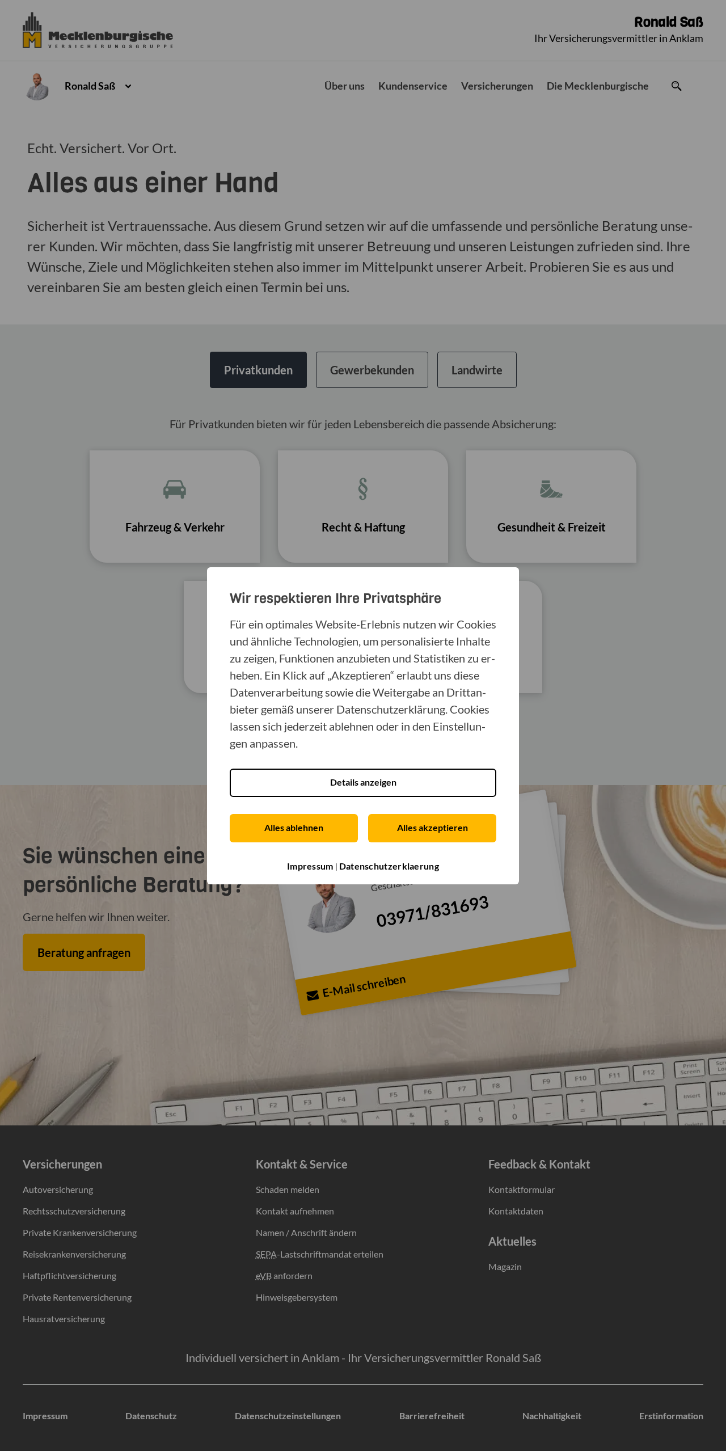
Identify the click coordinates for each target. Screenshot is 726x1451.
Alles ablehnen (293, 827)
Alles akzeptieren (432, 827)
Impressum (310, 866)
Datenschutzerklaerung (389, 866)
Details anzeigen (363, 782)
